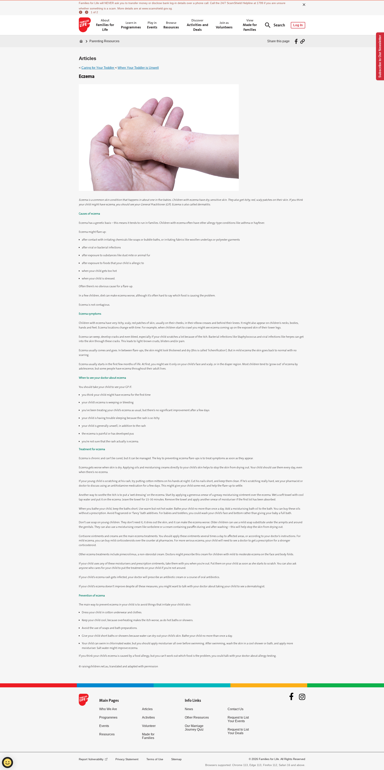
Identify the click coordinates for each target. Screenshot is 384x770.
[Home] (81, 41)
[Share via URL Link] (302, 41)
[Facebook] (291, 697)
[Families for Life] (85, 25)
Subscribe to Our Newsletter (380, 56)
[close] (304, 4)
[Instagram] (302, 697)
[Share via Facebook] (297, 41)
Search (279, 25)
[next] (87, 12)
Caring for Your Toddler (98, 67)
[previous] (81, 12)
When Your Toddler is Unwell (138, 67)
